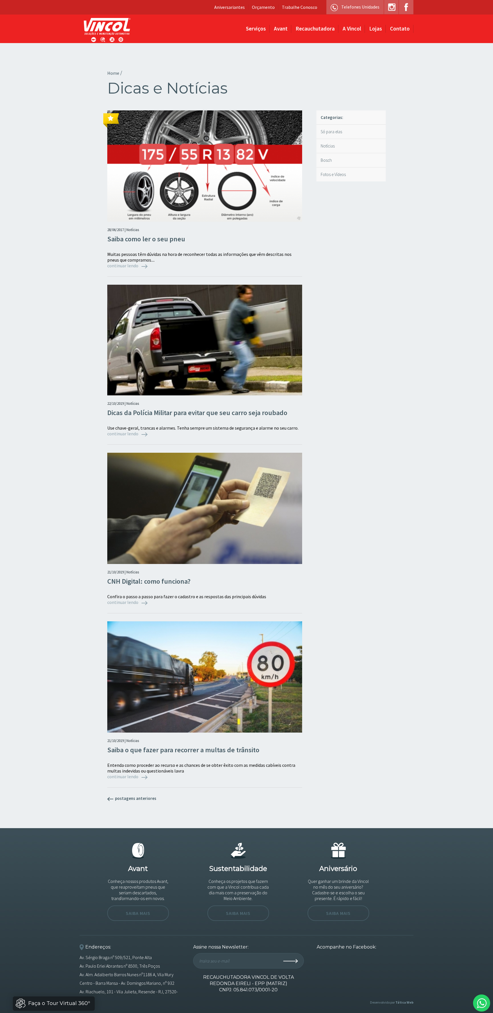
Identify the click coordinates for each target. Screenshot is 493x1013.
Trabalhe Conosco (299, 7)
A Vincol (352, 28)
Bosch (326, 160)
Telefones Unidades (360, 7)
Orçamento (263, 7)
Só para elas (331, 131)
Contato (400, 28)
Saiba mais (138, 913)
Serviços (256, 28)
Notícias (328, 146)
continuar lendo (123, 265)
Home (113, 73)
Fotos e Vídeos (333, 174)
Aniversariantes (229, 7)
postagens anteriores (135, 798)
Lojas (375, 28)
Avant (281, 28)
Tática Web (404, 1002)
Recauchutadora (315, 28)
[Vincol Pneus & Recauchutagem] (107, 30)
